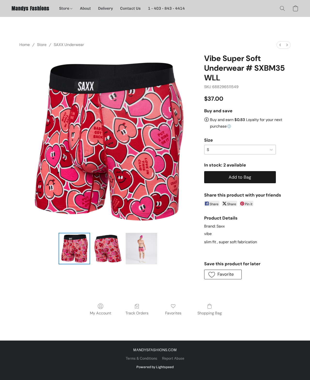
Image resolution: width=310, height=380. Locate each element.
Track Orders (136, 313)
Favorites (173, 313)
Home (24, 44)
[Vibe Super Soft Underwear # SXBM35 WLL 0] (74, 248)
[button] (30, 8)
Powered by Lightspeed (155, 367)
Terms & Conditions (141, 359)
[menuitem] (280, 44)
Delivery (105, 8)
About (85, 8)
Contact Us (130, 8)
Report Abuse (173, 359)
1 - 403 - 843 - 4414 (166, 8)
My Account (100, 313)
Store (64, 8)
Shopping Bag (209, 313)
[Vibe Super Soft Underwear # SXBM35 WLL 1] (108, 248)
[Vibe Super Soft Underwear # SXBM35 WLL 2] (141, 248)
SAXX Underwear (69, 44)
